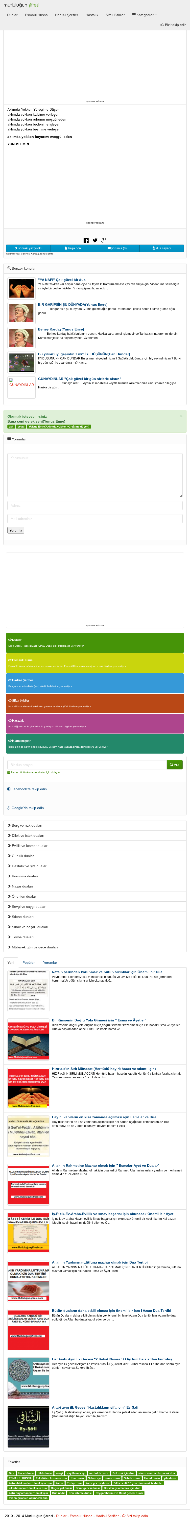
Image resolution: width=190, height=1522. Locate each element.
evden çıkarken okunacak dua (28, 1498)
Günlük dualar (22, 856)
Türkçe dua (74, 1483)
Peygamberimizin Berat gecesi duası (119, 1493)
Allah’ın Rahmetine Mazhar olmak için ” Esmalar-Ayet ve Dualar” (106, 1165)
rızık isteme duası (80, 1493)
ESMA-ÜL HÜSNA (20, 1478)
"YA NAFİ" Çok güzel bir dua (62, 280)
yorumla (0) (119, 248)
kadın (59, 1483)
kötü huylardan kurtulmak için (28, 1493)
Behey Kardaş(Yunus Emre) (61, 329)
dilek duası (45, 1473)
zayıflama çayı (76, 1473)
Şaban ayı (94, 1478)
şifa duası (170, 1478)
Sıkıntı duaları (22, 917)
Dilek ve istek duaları (27, 835)
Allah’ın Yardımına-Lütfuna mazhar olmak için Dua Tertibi (100, 1262)
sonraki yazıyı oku (30, 248)
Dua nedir (58, 1493)
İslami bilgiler (21, 741)
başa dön (74, 248)
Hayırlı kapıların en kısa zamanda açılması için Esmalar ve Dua (104, 1117)
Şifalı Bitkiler (115, 15)
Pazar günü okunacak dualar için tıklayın (35, 772)
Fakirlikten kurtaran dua (51, 1478)
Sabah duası (132, 1478)
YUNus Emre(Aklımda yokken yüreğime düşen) (58, 426)
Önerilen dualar (23, 896)
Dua (11, 1473)
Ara (176, 765)
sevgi (21, 426)
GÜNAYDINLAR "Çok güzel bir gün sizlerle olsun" (79, 379)
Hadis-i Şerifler (66, 15)
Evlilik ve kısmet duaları (29, 846)
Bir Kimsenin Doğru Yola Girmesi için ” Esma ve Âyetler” (99, 1020)
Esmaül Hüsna (36, 15)
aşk (11, 426)
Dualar (12, 15)
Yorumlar (50, 962)
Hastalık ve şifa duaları (29, 866)
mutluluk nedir (98, 1473)
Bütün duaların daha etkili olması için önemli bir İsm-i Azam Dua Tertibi (111, 1311)
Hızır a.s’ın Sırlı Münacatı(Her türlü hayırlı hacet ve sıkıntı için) (104, 1069)
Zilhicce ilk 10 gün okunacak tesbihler (138, 1483)
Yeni (10, 962)
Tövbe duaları (22, 937)
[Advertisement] (95, 63)
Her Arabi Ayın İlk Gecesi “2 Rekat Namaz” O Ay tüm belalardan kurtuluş (112, 1359)
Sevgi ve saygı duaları (29, 907)
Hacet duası (26, 1473)
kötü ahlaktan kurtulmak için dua (30, 1483)
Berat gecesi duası (88, 1488)
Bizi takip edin (136, 1516)
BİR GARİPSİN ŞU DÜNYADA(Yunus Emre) (73, 304)
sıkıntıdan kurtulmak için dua (28, 1488)
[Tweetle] (95, 240)
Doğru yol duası (61, 1488)
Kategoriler (145, 15)
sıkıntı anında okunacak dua (156, 1473)
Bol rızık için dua (123, 1473)
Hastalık (92, 15)
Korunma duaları (24, 876)
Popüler (29, 962)
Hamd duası (152, 1478)
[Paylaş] (86, 240)
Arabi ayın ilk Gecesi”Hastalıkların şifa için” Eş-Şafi (95, 1407)
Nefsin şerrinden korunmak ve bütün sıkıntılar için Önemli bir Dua (107, 972)
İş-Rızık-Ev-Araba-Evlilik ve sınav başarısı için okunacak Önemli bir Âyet (112, 1214)
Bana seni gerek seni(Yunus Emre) (36, 421)
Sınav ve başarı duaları (29, 927)
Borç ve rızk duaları (26, 825)
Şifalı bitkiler (20, 700)
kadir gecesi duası (97, 1483)
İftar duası (77, 1478)
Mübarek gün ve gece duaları (34, 947)
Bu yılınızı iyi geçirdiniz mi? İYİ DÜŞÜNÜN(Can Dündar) (84, 354)
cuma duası (112, 1478)
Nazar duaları (22, 886)
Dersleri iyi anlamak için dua (122, 1488)
